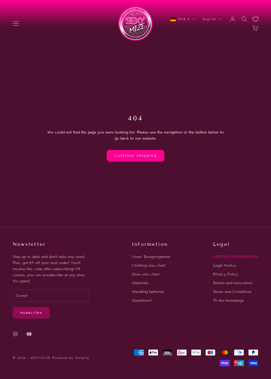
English (209, 19)
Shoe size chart (145, 274)
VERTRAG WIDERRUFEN (235, 257)
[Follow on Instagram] (15, 334)
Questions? (142, 300)
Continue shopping (135, 155)
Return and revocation (232, 283)
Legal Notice (224, 265)
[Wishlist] (255, 19)
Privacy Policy (225, 274)
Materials (140, 283)
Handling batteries (148, 291)
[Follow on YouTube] (29, 334)
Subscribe (31, 313)
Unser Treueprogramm (151, 257)
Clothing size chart (148, 265)
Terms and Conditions (232, 291)
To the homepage (228, 300)
